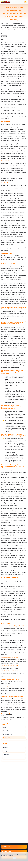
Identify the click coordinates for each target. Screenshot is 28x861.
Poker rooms (6, 758)
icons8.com (9, 713)
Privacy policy (6, 851)
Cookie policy (6, 846)
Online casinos (6, 737)
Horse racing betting (7, 734)
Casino (2, 33)
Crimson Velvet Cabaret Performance (13, 420)
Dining (2, 38)
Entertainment (4, 36)
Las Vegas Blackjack (7, 751)
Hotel (2, 39)
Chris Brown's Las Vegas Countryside (13, 411)
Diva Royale (7, 394)
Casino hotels (6, 747)
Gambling (5, 727)
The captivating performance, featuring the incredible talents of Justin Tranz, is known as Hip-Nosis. (15, 440)
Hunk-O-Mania (8, 454)
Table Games (4, 35)
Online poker (6, 730)
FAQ (2, 41)
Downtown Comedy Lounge (11, 387)
